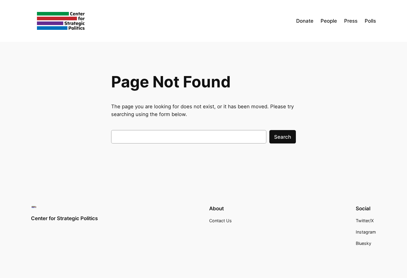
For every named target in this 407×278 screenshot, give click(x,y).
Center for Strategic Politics (64, 218)
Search (282, 137)
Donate (304, 21)
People (329, 21)
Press (351, 21)
